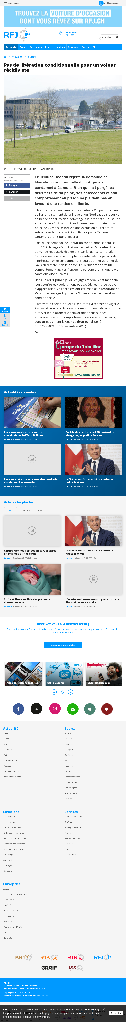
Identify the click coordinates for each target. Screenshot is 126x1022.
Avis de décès (71, 854)
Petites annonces (72, 838)
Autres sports (71, 793)
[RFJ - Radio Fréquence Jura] (102, 957)
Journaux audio (10, 760)
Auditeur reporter (11, 771)
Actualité (11, 47)
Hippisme (69, 766)
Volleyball (69, 749)
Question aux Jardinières (14, 849)
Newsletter (8, 938)
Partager (13, 185)
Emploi (68, 849)
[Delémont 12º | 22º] (61, 30)
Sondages (7, 865)
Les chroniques (10, 822)
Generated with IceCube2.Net (36, 995)
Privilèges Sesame (73, 827)
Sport (23, 47)
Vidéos (61, 47)
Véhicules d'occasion (74, 816)
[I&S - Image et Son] (76, 968)
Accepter (116, 1013)
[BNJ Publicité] (22, 957)
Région (6, 733)
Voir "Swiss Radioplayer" (103, 674)
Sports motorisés (72, 777)
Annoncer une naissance (14, 844)
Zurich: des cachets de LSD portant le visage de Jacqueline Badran (89, 433)
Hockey (68, 739)
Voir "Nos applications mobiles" (22, 674)
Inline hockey (71, 782)
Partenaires (8, 916)
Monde (6, 744)
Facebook (18, 709)
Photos (49, 47)
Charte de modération (13, 927)
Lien (11, 198)
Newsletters (73, 709)
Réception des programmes (15, 894)
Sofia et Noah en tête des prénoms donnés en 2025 (27, 600)
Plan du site (39, 988)
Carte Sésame (9, 900)
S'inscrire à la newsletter (63, 645)
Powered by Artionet (13, 995)
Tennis (68, 771)
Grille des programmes (13, 833)
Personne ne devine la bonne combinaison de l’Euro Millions (23, 433)
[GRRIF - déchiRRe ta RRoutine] (49, 968)
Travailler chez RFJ (11, 910)
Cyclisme (69, 755)
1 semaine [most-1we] (25, 510)
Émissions (36, 47)
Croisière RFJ (89, 47)
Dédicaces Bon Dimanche (14, 838)
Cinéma (68, 822)
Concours (7, 871)
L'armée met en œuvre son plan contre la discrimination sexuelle (31, 480)
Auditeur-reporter (111, 3)
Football (68, 733)
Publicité (7, 905)
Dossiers (7, 766)
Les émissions (9, 816)
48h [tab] (10, 510)
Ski (66, 760)
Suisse (32, 56)
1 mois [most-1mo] (39, 510)
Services (73, 47)
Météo (68, 833)
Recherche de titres (12, 827)
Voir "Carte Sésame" (63, 674)
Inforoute (69, 844)
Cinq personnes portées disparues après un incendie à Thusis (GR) (30, 552)
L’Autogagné (8, 854)
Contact (6, 932)
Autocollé (7, 860)
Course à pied (71, 788)
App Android (107, 709)
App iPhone (90, 709)
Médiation (7, 921)
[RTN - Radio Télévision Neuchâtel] (76, 957)
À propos (7, 889)
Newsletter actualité (12, 777)
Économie (7, 749)
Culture (6, 755)
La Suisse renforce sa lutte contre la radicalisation (89, 480)
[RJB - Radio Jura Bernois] (49, 957)
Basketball (69, 744)
